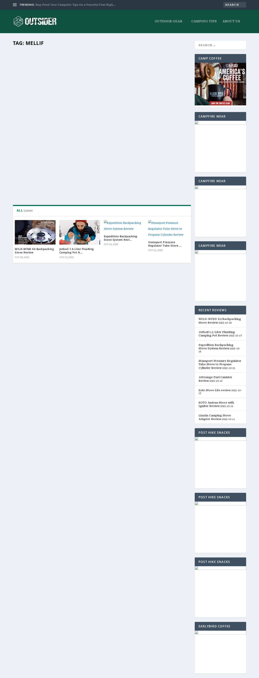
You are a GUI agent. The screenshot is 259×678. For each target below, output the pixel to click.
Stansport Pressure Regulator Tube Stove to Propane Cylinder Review (220, 364)
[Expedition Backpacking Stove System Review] (124, 226)
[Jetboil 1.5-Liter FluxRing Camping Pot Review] (79, 232)
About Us (231, 21)
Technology (73, 167)
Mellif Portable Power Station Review (50, 161)
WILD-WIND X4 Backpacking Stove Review (34, 250)
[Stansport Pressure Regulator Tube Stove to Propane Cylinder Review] (168, 228)
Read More (28, 189)
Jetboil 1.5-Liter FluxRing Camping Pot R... (76, 250)
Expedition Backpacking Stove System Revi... (120, 237)
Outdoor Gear (168, 21)
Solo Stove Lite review (215, 390)
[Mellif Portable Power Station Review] (102, 102)
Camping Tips (204, 21)
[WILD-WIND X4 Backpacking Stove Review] (35, 232)
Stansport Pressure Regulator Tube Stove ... (165, 243)
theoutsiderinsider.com (34, 167)
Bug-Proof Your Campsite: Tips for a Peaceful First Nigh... (75, 4)
